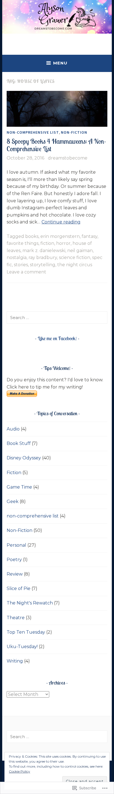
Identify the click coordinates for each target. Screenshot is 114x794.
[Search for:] (57, 317)
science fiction (74, 257)
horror (63, 243)
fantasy (89, 236)
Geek (13, 501)
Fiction (14, 472)
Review (15, 574)
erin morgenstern (60, 236)
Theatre (16, 617)
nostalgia (17, 257)
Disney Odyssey (24, 458)
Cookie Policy (19, 771)
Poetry (14, 559)
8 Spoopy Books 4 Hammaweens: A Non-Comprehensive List (56, 145)
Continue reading (61, 222)
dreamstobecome (67, 158)
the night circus (74, 264)
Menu (60, 63)
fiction (47, 243)
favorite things (22, 243)
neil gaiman (80, 250)
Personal (16, 545)
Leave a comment (26, 272)
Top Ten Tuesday (26, 632)
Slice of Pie (18, 588)
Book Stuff (19, 443)
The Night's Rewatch (30, 603)
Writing (15, 661)
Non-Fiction (74, 132)
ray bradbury (42, 257)
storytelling (42, 264)
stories (21, 264)
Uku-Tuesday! (22, 646)
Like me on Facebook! (57, 338)
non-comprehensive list (33, 132)
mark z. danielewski (43, 250)
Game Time (19, 487)
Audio (13, 429)
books (31, 236)
